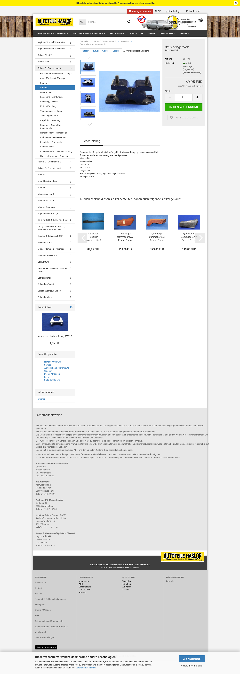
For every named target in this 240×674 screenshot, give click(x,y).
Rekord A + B (137, 33)
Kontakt (38, 588)
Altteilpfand (40, 632)
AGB (37, 615)
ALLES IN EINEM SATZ (48, 255)
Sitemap (41, 399)
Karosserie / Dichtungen (51, 97)
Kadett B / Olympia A (47, 181)
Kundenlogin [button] (174, 11)
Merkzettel (194, 11)
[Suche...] (129, 22)
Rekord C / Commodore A (161, 33)
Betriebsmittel (44, 278)
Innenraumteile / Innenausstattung (56, 151)
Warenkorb (127, 581)
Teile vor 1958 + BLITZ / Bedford (52, 220)
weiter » (106, 51)
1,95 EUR (55, 343)
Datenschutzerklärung (86, 667)
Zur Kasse (126, 587)
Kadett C (42, 187)
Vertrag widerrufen (141, 11)
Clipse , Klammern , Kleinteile (51, 249)
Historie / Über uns (52, 362)
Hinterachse (45, 92)
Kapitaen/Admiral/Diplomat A (51, 33)
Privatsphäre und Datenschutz (49, 621)
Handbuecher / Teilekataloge (53, 133)
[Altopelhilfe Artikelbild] (129, 90)
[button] (158, 11)
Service (47, 365)
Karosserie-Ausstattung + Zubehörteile (52, 126)
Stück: (168, 91)
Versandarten (85, 587)
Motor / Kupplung (48, 106)
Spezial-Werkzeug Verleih (49, 291)
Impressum (40, 582)
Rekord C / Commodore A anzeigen (56, 73)
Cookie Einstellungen (44, 637)
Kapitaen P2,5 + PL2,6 (48, 213)
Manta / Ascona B (46, 200)
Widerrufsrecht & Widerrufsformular (51, 626)
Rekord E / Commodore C (49, 168)
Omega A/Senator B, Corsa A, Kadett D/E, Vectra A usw (51, 228)
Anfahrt (38, 593)
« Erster (85, 51)
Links (46, 377)
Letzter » (116, 51)
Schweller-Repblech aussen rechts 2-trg (93, 237)
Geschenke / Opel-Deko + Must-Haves (52, 270)
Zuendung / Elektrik (49, 115)
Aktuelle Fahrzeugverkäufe (56, 368)
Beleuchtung (43, 262)
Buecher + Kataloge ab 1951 (51, 236)
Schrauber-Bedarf (46, 284)
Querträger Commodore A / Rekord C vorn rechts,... (157, 237)
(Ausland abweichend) (192, 72)
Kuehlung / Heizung (49, 101)
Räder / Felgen (47, 146)
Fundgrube (40, 604)
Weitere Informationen (192, 665)
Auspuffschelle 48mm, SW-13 (55, 336)
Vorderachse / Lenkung (51, 111)
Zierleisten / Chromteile (51, 142)
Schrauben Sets (45, 297)
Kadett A (42, 174)
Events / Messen (52, 374)
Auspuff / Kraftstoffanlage (52, 78)
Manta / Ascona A (46, 194)
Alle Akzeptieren (191, 658)
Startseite (170, 581)
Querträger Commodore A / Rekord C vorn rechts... (125, 237)
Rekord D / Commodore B (49, 161)
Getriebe (44, 87)
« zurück (95, 51)
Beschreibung (91, 141)
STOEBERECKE (45, 242)
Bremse (43, 83)
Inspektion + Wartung (50, 120)
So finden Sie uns (52, 380)
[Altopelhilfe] (54, 22)
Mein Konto (127, 584)
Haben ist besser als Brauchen (54, 156)
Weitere (184, 33)
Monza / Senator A (46, 207)
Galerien (48, 371)
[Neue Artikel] (71, 307)
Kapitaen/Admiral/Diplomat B (89, 33)
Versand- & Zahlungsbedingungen (50, 599)
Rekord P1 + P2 (117, 33)
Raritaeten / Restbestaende (52, 137)
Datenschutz (84, 589)
